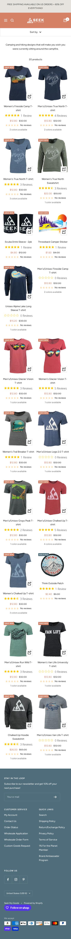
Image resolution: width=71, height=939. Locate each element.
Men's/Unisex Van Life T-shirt (53, 735)
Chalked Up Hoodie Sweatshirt (18, 737)
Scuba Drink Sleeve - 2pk (18, 241)
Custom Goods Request (17, 845)
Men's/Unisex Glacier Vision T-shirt (18, 381)
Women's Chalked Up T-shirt (18, 593)
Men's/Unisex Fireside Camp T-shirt (52, 270)
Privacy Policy (46, 833)
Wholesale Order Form (16, 839)
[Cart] (65, 20)
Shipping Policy (47, 821)
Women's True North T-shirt (18, 179)
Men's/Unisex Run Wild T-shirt (18, 664)
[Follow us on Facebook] (8, 879)
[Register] (55, 797)
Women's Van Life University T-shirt (53, 664)
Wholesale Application (16, 833)
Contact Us (10, 821)
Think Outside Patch (53, 583)
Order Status (11, 827)
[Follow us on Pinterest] (23, 879)
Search (43, 815)
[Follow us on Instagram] (16, 879)
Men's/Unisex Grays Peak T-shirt (18, 522)
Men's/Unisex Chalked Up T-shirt (52, 522)
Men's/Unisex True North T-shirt (53, 108)
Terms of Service (48, 839)
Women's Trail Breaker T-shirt (18, 451)
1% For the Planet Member (48, 847)
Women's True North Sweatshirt (53, 181)
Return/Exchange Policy (52, 827)
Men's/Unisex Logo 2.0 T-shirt (53, 451)
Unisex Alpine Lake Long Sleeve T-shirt (18, 308)
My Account (10, 815)
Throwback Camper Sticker (53, 241)
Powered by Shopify (33, 903)
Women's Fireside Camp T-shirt (18, 108)
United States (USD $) (16, 893)
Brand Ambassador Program (49, 858)
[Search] (12, 20)
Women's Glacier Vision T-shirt (53, 381)
